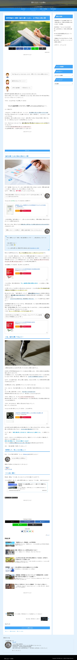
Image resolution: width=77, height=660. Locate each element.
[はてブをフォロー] (27, 531)
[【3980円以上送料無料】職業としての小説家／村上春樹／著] (10, 417)
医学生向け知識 (15, 497)
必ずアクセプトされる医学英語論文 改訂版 (25, 322)
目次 (26, 150)
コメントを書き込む (27, 628)
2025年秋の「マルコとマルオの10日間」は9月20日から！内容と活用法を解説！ (63, 29)
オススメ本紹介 (8, 497)
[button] (42, 48)
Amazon (17, 210)
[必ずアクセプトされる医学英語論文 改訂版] (10, 327)
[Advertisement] (27, 63)
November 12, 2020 (34, 248)
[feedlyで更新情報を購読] (30, 531)
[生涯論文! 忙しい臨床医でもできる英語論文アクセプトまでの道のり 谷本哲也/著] (10, 209)
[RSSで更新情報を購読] (32, 531)
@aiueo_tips (26, 454)
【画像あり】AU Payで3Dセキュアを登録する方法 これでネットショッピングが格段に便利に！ (63, 40)
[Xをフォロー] (25, 531)
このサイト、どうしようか (60, 44)
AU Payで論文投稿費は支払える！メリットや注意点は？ (63, 34)
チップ (14, 642)
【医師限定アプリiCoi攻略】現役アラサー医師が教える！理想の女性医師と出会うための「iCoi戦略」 (63, 22)
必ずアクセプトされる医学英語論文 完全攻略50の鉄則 (27, 269)
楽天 (21, 210)
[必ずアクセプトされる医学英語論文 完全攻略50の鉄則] (10, 273)
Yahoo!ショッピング (27, 210)
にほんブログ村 (8, 469)
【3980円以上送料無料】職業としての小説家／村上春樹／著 (29, 412)
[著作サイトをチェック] (22, 531)
